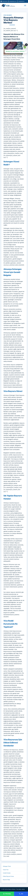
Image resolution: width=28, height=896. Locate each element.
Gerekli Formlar (6, 873)
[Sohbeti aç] (24, 46)
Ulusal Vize (5, 869)
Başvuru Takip (6, 879)
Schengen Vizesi (7, 866)
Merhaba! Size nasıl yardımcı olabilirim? (15, 51)
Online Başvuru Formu (8, 876)
